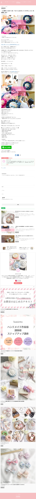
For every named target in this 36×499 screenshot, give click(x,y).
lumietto (18, 2)
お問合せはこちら (18, 283)
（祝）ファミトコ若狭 (7, 44)
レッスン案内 (4, 167)
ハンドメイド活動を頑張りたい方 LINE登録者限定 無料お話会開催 (12, 401)
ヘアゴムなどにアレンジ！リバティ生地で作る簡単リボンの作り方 (12, 484)
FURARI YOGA (14, 71)
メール (3, 190)
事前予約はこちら (15, 44)
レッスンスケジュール (5, 442)
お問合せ (19, 494)
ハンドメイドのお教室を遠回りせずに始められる (9, 309)
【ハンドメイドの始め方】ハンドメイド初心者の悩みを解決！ (12, 350)
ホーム (16, 494)
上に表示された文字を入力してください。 (7, 199)
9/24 (2, 44)
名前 (3, 186)
